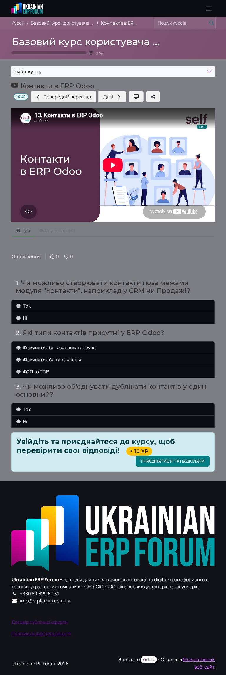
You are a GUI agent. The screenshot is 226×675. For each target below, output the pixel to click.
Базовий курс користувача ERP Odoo (107, 42)
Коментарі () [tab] (60, 230)
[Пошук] (209, 23)
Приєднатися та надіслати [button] (173, 461)
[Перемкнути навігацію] (209, 8)
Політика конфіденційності (41, 633)
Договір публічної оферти (39, 622)
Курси (17, 23)
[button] (63, 96)
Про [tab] (25, 230)
